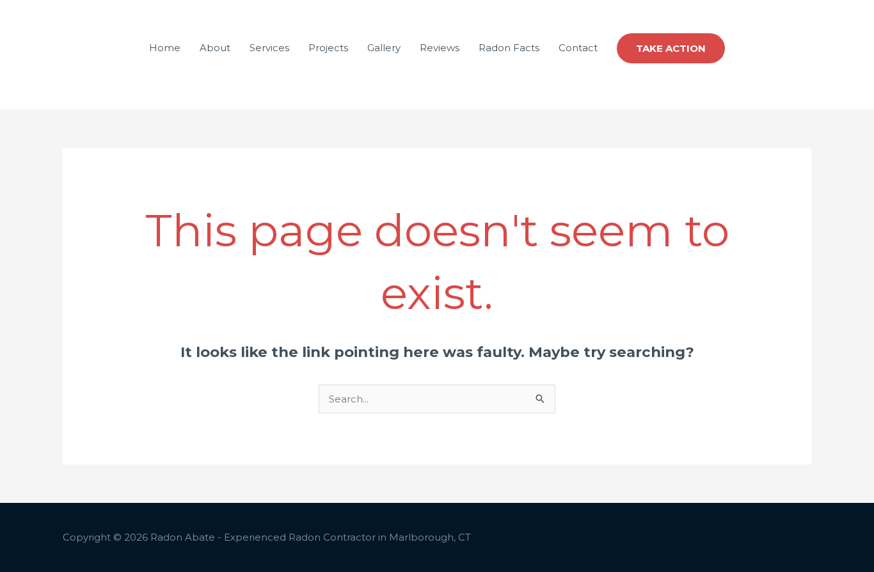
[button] (671, 48)
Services (269, 48)
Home (164, 48)
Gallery (384, 48)
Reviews (439, 48)
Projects (328, 48)
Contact (578, 48)
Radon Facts (509, 48)
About (215, 48)
